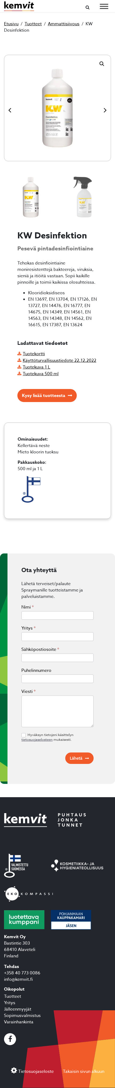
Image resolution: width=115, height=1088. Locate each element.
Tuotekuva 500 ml (41, 374)
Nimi (27, 607)
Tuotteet (33, 24)
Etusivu (11, 24)
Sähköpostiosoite (40, 649)
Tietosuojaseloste (36, 1071)
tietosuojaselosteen (37, 739)
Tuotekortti (34, 354)
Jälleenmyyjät (17, 1009)
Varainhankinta (18, 1022)
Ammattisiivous (63, 24)
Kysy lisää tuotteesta (43, 395)
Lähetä (76, 758)
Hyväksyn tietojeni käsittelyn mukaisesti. (47, 737)
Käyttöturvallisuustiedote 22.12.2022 (59, 360)
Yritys (28, 628)
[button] (102, 64)
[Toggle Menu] (104, 6)
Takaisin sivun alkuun (83, 1071)
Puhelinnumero (36, 670)
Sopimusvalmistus (22, 1015)
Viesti (28, 691)
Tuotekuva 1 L (36, 367)
